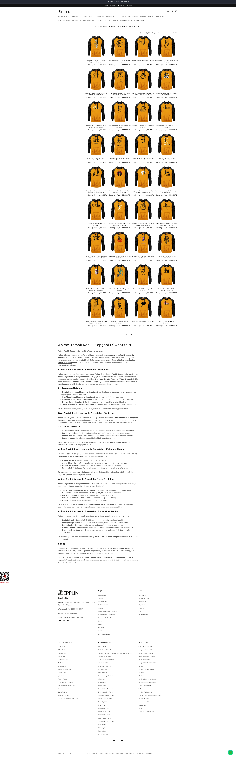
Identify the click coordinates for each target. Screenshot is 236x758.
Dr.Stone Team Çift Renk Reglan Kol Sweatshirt (96, 159)
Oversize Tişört (63, 659)
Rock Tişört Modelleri (105, 702)
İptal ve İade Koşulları (105, 618)
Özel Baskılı (119, 418)
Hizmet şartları (120, 753)
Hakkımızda (102, 595)
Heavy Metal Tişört (104, 718)
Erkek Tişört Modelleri (105, 689)
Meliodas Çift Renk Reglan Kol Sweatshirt (119, 159)
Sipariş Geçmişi (143, 614)
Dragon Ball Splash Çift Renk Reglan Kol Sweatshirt (166, 61)
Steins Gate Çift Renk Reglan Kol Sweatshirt (119, 289)
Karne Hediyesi (103, 734)
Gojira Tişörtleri (63, 692)
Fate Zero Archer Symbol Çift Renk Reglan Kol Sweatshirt (96, 93)
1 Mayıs (140, 689)
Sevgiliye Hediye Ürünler (106, 695)
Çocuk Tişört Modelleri (105, 698)
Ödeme (100, 608)
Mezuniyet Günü (143, 698)
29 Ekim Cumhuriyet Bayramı (147, 679)
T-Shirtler (61, 663)
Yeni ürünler (142, 595)
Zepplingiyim (66, 753)
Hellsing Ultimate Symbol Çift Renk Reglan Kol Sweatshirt (143, 224)
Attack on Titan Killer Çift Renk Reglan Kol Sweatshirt (166, 289)
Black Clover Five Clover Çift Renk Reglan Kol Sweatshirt (119, 191)
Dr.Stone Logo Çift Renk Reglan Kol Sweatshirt (167, 126)
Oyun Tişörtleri (103, 669)
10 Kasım (141, 666)
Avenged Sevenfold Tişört (66, 685)
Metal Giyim (102, 724)
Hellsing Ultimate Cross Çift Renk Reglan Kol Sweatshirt (119, 224)
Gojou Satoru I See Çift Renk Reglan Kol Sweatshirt (166, 191)
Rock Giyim (102, 728)
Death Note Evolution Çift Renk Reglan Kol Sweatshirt (96, 126)
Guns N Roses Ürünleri (65, 682)
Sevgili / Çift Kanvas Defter (147, 663)
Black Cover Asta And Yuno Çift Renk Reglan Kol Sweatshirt (96, 191)
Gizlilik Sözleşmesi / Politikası (107, 611)
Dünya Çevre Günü (144, 685)
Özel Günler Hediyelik (145, 646)
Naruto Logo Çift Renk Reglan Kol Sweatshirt (143, 159)
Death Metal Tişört (104, 711)
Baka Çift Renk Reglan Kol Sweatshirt (167, 159)
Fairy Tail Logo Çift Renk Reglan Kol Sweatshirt (143, 322)
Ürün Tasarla (62, 646)
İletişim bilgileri (140, 753)
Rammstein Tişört (63, 689)
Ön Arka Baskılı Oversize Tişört (68, 698)
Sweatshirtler (62, 666)
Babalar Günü (142, 705)
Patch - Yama (62, 679)
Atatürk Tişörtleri (63, 695)
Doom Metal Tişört (104, 715)
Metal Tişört (102, 705)
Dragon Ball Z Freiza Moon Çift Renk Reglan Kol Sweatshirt (143, 191)
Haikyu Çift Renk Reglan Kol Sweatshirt (96, 224)
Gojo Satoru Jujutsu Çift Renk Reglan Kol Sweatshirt (96, 61)
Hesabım (141, 608)
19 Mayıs (141, 672)
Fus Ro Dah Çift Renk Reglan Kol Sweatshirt (143, 289)
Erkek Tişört (102, 685)
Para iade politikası (97, 753)
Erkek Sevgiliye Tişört (105, 692)
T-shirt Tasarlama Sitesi (106, 659)
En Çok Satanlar (143, 598)
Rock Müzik (102, 731)
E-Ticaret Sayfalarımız (105, 676)
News (100, 624)
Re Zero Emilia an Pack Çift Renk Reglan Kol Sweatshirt (96, 289)
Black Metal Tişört (104, 708)
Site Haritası (142, 601)
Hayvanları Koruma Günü (146, 711)
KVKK (100, 621)
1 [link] (126, 335)
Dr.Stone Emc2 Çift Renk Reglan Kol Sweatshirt (120, 126)
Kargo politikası (129, 753)
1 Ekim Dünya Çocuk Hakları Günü (149, 695)
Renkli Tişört (62, 656)
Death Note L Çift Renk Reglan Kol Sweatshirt (119, 322)
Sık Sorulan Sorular (104, 634)
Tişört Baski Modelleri (105, 650)
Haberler (101, 627)
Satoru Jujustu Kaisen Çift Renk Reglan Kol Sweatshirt (120, 93)
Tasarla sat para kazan (105, 656)
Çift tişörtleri (102, 679)
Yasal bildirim (150, 753)
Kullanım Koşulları (104, 605)
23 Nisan (141, 676)
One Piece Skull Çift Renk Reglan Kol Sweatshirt (166, 93)
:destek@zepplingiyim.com (72, 617)
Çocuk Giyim (62, 672)
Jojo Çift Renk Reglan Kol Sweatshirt (166, 322)
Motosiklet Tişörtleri (104, 666)
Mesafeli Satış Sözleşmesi (106, 614)
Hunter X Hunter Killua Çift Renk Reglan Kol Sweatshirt (166, 224)
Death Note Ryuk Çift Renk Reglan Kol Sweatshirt (143, 61)
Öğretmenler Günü (144, 702)
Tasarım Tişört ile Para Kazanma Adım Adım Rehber (115, 653)
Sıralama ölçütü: (145, 33)
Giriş (139, 611)
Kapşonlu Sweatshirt (64, 669)
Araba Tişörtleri (103, 663)
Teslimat (101, 598)
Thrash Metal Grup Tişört (106, 721)
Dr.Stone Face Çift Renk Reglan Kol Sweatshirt (143, 126)
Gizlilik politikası (109, 753)
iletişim (100, 631)
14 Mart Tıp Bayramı (145, 692)
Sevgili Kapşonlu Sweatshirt (147, 656)
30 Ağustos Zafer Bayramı (147, 682)
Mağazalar (141, 605)
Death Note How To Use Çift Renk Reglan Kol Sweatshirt (96, 322)
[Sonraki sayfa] (136, 335)
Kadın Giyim (62, 653)
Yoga (140, 708)
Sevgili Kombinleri (144, 659)
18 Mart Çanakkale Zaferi (146, 669)
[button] (63, 16)
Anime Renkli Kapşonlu (124, 355)
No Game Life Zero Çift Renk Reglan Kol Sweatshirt (143, 256)
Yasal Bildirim (102, 601)
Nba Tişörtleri (102, 672)
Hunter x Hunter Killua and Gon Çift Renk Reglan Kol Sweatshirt (96, 256)
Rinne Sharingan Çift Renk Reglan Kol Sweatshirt (119, 61)
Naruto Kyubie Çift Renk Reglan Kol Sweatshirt (120, 256)
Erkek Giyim (62, 650)
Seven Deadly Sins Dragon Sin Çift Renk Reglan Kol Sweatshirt (143, 93)
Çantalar (61, 676)
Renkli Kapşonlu (65, 363)
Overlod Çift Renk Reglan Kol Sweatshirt (167, 256)
